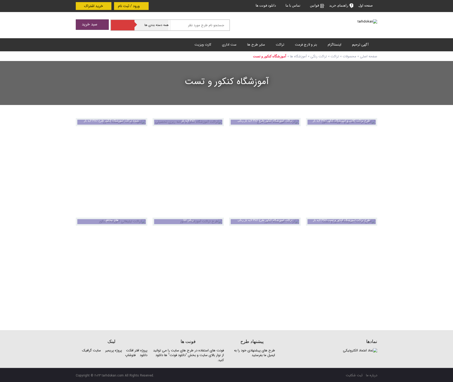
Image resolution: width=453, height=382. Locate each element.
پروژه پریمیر (113, 350)
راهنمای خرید (338, 5)
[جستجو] (122, 25)
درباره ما (371, 375)
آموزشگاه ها (298, 56)
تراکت (280, 44)
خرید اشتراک (93, 6)
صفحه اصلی (368, 56)
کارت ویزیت (203, 44)
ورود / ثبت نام (129, 6)
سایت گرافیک (91, 350)
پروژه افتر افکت (136, 350)
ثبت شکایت (354, 375)
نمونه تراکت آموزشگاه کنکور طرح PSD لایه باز (111, 120)
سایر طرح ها (256, 44)
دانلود (143, 355)
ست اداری (229, 44)
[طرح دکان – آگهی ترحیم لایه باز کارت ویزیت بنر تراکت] (367, 21)
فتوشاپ (130, 355)
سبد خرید (90, 24)
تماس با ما (292, 5)
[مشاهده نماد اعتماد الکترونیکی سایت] (360, 350)
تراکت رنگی (318, 56)
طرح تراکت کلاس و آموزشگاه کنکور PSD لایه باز (341, 120)
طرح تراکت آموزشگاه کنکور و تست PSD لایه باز (341, 220)
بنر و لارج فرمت (306, 44)
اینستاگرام (334, 44)
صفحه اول (365, 5)
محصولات (349, 56)
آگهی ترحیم (360, 44)
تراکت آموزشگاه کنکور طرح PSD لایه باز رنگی (265, 120)
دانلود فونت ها (266, 5)
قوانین (314, 5)
